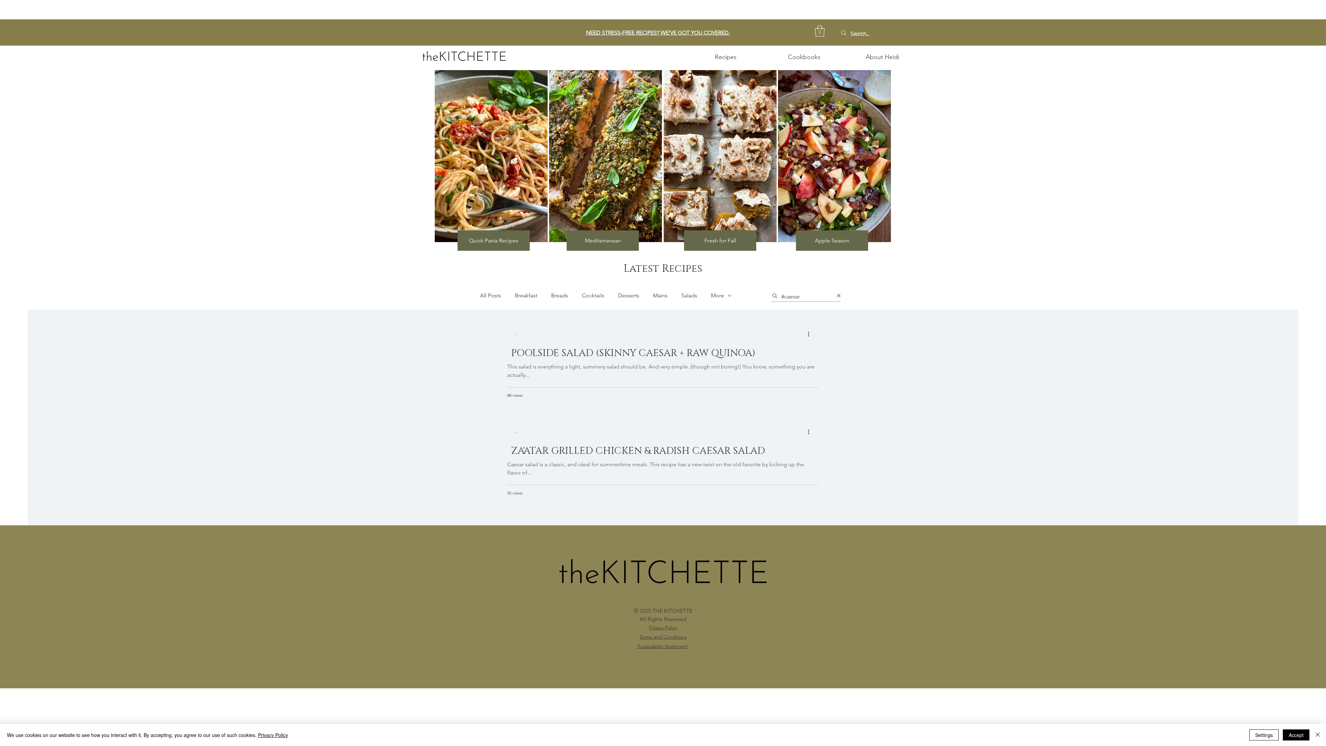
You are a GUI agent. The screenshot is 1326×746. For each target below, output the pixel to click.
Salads (689, 295)
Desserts (628, 295)
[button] (820, 31)
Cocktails (593, 295)
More (717, 295)
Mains (660, 295)
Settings (1264, 734)
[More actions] (811, 334)
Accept (1296, 734)
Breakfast (526, 295)
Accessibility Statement (662, 646)
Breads (559, 295)
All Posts (490, 295)
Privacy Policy (273, 734)
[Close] (1318, 734)
